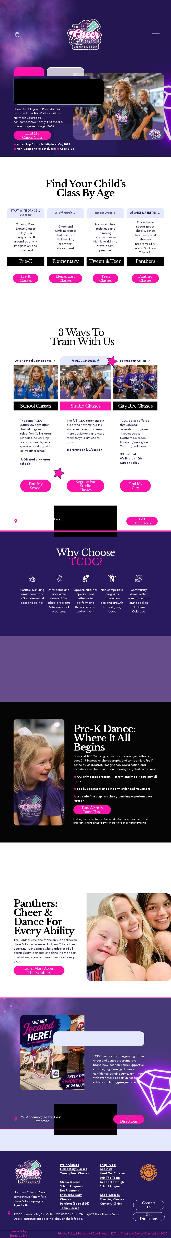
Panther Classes (145, 278)
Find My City (135, 486)
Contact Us (149, 1205)
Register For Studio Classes (85, 486)
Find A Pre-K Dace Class (92, 810)
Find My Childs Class (32, 135)
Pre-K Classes (26, 278)
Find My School (36, 486)
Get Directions (142, 521)
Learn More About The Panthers (38, 970)
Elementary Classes (65, 278)
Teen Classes (105, 278)
